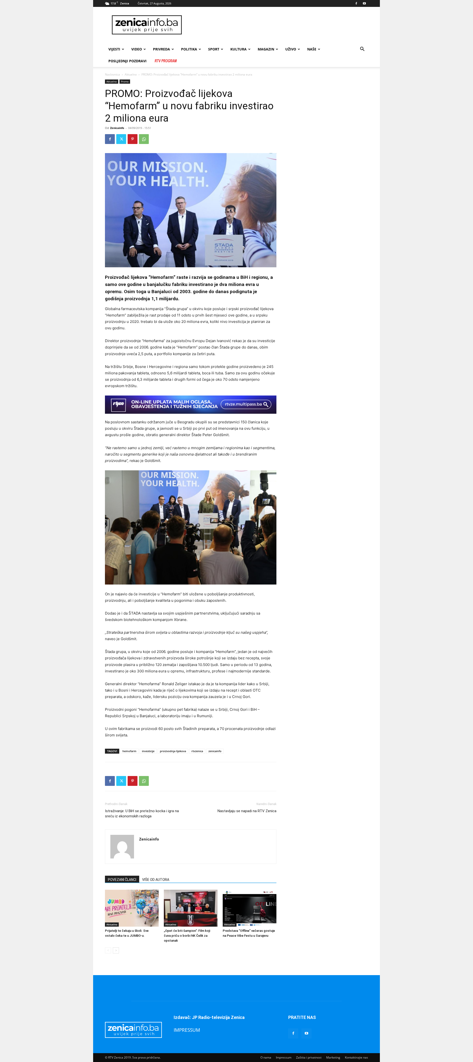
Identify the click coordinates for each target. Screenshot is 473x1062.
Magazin (266, 49)
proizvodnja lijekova (173, 751)
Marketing (333, 1057)
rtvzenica (197, 751)
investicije (148, 751)
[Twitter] (121, 139)
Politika (189, 49)
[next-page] (116, 950)
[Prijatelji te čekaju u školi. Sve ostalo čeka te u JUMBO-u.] (132, 908)
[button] (362, 49)
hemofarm (129, 751)
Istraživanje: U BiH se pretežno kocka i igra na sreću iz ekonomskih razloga (142, 813)
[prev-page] (108, 950)
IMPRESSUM (187, 1030)
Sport (213, 49)
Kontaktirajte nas (356, 1057)
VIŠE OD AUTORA (155, 880)
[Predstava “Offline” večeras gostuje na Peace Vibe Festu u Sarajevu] (249, 908)
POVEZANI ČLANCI (122, 880)
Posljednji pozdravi (127, 61)
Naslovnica (112, 74)
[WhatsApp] (144, 139)
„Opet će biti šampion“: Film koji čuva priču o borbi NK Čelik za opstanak (187, 935)
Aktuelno (131, 74)
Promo (125, 81)
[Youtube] (364, 3)
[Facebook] (356, 3)
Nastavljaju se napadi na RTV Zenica (247, 811)
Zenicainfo (117, 128)
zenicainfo (214, 751)
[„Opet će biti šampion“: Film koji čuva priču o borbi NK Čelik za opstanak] (191, 908)
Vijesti (114, 49)
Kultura (238, 49)
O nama (265, 1057)
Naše (311, 49)
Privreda (161, 49)
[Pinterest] (132, 139)
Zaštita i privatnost (308, 1057)
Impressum (283, 1057)
